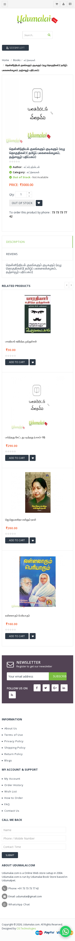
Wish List (10, 791)
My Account (12, 778)
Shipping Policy (15, 747)
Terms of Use (13, 735)
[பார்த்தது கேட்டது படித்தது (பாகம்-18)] (38, 403)
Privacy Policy (14, 741)
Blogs (8, 760)
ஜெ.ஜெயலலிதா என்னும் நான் (20, 519)
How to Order (13, 798)
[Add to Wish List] (33, 362)
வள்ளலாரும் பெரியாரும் (17, 615)
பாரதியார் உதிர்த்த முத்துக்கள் (21, 341)
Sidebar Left (17, 47)
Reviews (12, 254)
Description (15, 242)
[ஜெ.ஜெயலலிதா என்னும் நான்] (38, 492)
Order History (13, 785)
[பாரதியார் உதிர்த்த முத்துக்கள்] (38, 314)
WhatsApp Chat (19, 904)
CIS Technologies (26, 928)
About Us (10, 728)
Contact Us (11, 810)
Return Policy (13, 754)
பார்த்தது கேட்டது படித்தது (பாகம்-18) (25, 437)
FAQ (7, 804)
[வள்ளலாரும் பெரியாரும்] (38, 581)
